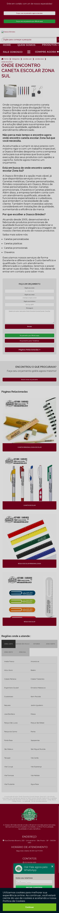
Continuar (29, 907)
